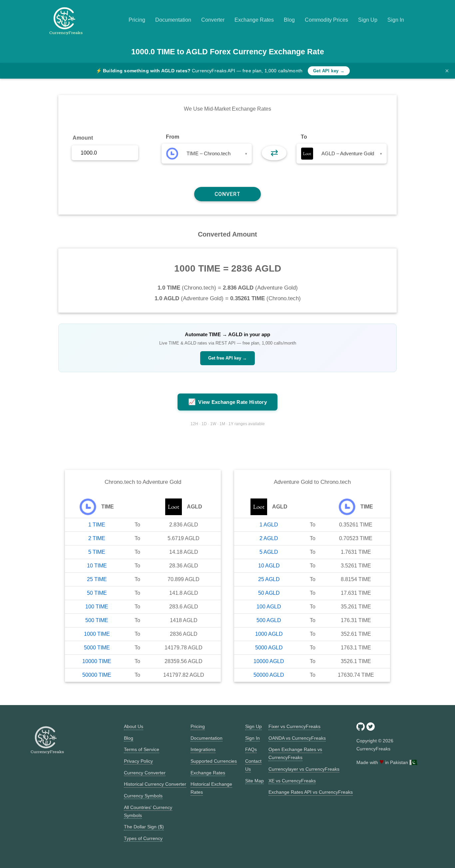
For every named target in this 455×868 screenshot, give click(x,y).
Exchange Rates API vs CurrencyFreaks (310, 792)
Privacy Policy (138, 761)
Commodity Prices (326, 20)
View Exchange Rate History (227, 402)
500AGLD (268, 620)
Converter (213, 20)
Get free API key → (227, 358)
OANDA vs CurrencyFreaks (297, 738)
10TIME (97, 565)
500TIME (96, 620)
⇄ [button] (274, 153)
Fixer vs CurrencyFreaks (294, 726)
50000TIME (96, 675)
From (172, 137)
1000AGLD (269, 634)
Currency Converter (145, 772)
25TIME (97, 579)
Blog (289, 20)
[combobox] (207, 154)
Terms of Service (141, 749)
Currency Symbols (143, 795)
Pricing (137, 20)
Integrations (203, 749)
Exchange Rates (254, 20)
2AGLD (268, 538)
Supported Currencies (214, 761)
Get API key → (328, 70)
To (304, 137)
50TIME (97, 593)
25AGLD (269, 579)
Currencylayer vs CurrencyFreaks (303, 769)
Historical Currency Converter (155, 784)
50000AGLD (268, 675)
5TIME (96, 552)
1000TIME (97, 634)
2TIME (96, 538)
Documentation (173, 20)
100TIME (96, 606)
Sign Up (367, 20)
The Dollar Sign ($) (144, 826)
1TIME (96, 524)
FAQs (251, 749)
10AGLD (269, 565)
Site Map (254, 780)
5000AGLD (269, 647)
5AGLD (268, 552)
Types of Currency (143, 838)
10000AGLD (268, 661)
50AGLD (269, 593)
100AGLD (268, 606)
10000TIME (96, 661)
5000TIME (97, 647)
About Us (133, 726)
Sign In (395, 20)
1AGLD (268, 524)
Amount (83, 138)
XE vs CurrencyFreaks (292, 780)
